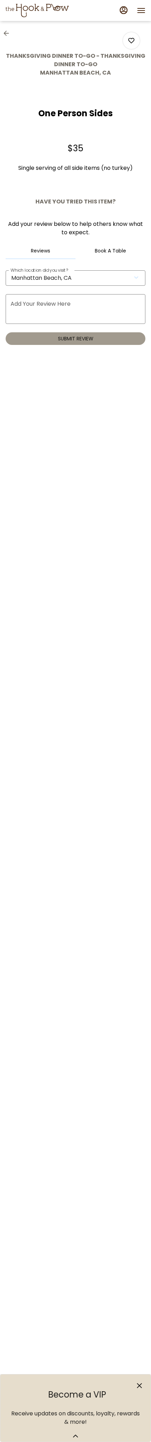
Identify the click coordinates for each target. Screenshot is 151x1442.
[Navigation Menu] (141, 10)
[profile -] (123, 10)
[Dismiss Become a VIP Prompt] (139, 1385)
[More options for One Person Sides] (131, 40)
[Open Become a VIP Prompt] (75, 1436)
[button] (8, 33)
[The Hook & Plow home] (37, 10)
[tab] (41, 250)
